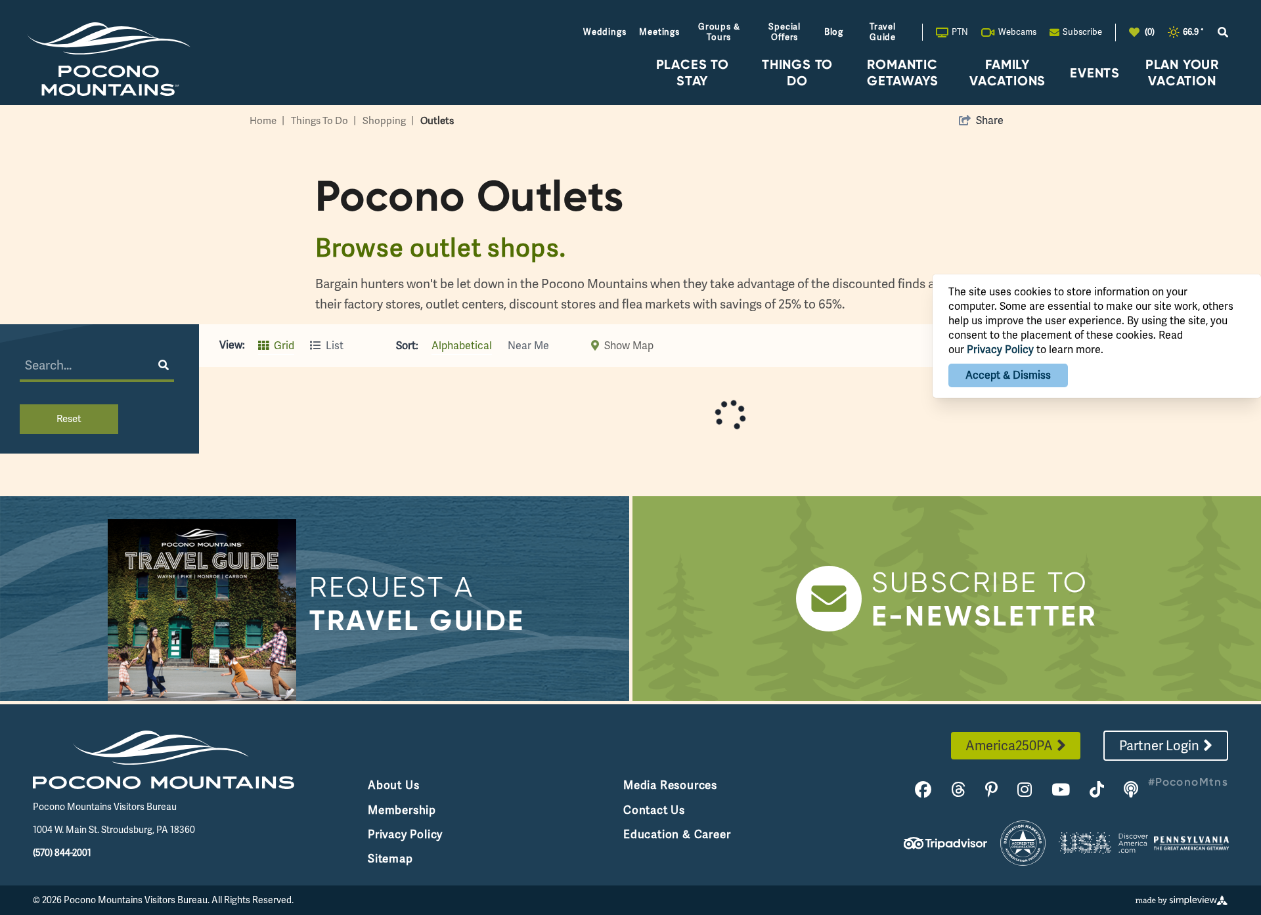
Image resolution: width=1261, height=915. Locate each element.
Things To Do (797, 72)
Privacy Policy (405, 834)
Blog (833, 31)
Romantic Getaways (902, 72)
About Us (393, 785)
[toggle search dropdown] (1223, 32)
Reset (68, 418)
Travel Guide (883, 32)
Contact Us (654, 810)
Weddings (604, 31)
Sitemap (390, 858)
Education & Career (676, 834)
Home (267, 120)
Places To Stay (692, 72)
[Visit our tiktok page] (1097, 790)
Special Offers (784, 32)
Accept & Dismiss (1008, 375)
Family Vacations (1007, 72)
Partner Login (1159, 745)
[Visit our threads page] (958, 790)
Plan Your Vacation (1182, 72)
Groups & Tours (719, 32)
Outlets (437, 120)
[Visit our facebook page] (923, 790)
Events (1095, 72)
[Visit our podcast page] (1131, 790)
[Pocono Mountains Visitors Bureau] (108, 58)
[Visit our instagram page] (1024, 790)
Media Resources (670, 785)
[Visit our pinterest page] (991, 790)
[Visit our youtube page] (1060, 790)
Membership (402, 810)
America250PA (1009, 745)
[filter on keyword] (166, 365)
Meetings (659, 31)
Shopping (388, 120)
